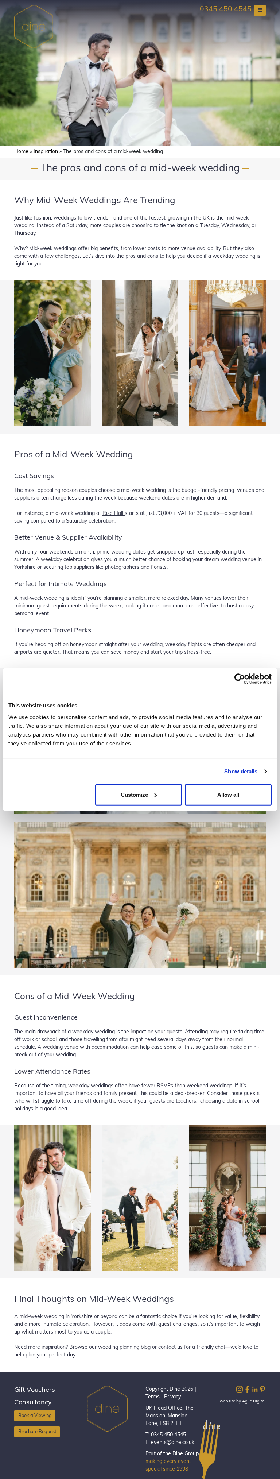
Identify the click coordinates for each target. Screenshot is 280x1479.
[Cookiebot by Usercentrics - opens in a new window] (240, 678)
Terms (152, 1397)
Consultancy (33, 1402)
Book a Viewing (35, 1415)
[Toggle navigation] (260, 10)
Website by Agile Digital (242, 1402)
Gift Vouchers (34, 1390)
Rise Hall (113, 513)
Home (21, 152)
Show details (240, 771)
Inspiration (46, 152)
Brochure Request (37, 1431)
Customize (134, 794)
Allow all (228, 794)
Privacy (172, 1397)
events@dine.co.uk (172, 1442)
